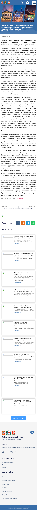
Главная (4, 477)
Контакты (4, 467)
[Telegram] (32, 432)
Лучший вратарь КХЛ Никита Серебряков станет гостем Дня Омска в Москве (24, 255)
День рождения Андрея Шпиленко (21, 273)
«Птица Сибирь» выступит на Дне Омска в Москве (23, 378)
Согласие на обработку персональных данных (18, 508)
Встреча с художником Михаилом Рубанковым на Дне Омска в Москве (24, 356)
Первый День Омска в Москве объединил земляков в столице (23, 238)
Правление (5, 465)
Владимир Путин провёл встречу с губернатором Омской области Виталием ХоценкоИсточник (22, 308)
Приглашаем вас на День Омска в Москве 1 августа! (22, 400)
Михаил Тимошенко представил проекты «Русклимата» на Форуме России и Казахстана (22, 324)
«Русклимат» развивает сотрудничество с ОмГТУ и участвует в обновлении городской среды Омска (23, 292)
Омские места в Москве (9, 498)
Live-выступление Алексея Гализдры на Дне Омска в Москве (22, 340)
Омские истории (7, 491)
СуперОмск (20, 198)
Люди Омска (6, 495)
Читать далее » (18, 243)
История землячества (8, 462)
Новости (4, 487)
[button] (34, 3)
